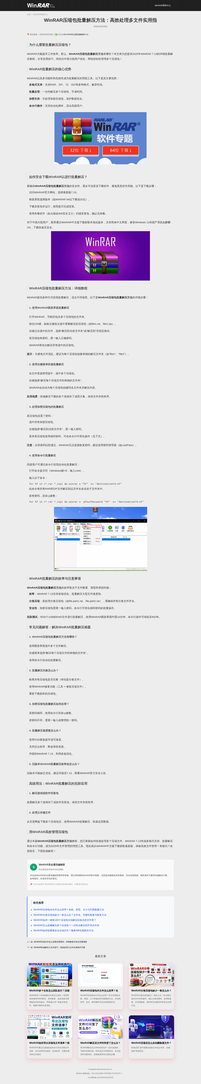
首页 (29, 14)
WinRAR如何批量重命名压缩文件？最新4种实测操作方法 (64, 930)
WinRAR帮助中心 (163, 5)
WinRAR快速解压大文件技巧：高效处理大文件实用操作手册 (59, 947)
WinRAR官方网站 (44, 192)
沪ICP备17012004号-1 (113, 1073)
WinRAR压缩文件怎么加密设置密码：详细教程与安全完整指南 (60, 942)
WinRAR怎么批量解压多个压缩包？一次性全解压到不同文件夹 (66, 925)
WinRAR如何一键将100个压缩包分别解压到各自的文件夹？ (65, 920)
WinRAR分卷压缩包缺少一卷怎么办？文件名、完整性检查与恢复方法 (70, 915)
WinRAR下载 (41, 5)
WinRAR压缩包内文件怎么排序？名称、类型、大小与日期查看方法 (69, 909)
